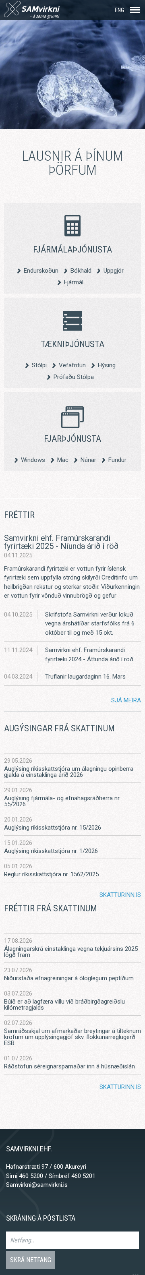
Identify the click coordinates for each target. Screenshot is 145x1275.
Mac (62, 459)
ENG (119, 10)
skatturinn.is (120, 895)
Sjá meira (126, 700)
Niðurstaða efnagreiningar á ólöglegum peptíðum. (69, 978)
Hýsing (107, 365)
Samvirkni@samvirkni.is (37, 1184)
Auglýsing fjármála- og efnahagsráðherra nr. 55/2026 (62, 801)
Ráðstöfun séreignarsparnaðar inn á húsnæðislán (69, 1067)
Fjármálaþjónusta (72, 249)
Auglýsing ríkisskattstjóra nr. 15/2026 (52, 828)
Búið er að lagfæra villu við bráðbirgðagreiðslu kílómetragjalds (64, 1005)
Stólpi (39, 365)
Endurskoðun (41, 270)
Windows (33, 459)
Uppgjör (114, 270)
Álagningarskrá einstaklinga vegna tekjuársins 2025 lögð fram (71, 952)
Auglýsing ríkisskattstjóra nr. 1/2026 (51, 851)
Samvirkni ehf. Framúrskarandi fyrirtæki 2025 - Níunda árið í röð (61, 542)
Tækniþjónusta (72, 344)
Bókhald (80, 270)
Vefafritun (72, 365)
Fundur (117, 459)
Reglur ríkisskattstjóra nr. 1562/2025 (51, 874)
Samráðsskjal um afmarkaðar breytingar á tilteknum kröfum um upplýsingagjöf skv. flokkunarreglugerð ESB (72, 1037)
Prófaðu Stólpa (74, 376)
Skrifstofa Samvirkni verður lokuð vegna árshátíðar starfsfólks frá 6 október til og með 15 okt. (90, 623)
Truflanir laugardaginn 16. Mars (85, 676)
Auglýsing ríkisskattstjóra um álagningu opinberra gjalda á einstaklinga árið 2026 (68, 772)
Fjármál (73, 282)
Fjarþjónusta (72, 439)
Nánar (88, 459)
